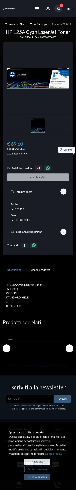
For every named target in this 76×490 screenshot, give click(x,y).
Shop (22, 24)
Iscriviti (62, 398)
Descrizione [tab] (14, 269)
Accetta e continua (37, 476)
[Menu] (37, 8)
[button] (38, 191)
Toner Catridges (38, 24)
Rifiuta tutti (37, 461)
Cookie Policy (53, 453)
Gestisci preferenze (37, 469)
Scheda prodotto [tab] (40, 269)
